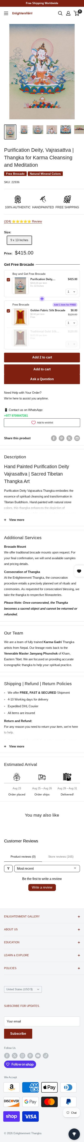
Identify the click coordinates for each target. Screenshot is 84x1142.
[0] (76, 13)
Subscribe (18, 1033)
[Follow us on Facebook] (7, 1056)
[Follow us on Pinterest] (30, 1056)
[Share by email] (77, 438)
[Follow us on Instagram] (22, 1056)
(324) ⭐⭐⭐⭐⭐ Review (23, 221)
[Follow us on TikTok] (46, 1056)
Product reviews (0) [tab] (23, 856)
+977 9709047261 (16, 415)
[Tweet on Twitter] (69, 438)
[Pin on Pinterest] (61, 438)
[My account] (68, 13)
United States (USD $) (19, 989)
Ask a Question (42, 379)
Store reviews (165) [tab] (61, 856)
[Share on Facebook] (54, 438)
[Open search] (60, 13)
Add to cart (42, 369)
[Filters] (8, 868)
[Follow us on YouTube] (38, 1056)
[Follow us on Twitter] (15, 1056)
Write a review (42, 887)
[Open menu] (6, 13)
